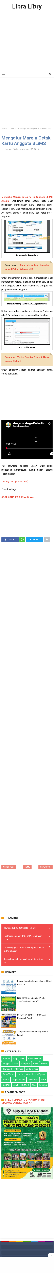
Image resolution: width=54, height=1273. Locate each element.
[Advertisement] (27, 40)
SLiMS (16, 1085)
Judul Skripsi (32, 1069)
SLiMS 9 (25, 1085)
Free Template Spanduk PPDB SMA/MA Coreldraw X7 (23, 1101)
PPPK (43, 1079)
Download (7, 1069)
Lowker (20, 1074)
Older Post (45, 867)
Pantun (6, 1079)
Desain (44, 1063)
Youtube (43, 1085)
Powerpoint (33, 1079)
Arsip (15, 1058)
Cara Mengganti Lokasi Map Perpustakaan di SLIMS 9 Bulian (24, 949)
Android (6, 1058)
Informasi (19, 1069)
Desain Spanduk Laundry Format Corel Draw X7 (23, 961)
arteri (22, 1058)
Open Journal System (36, 1074)
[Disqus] (27, 823)
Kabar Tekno (8, 1074)
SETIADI (6, 1085)
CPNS (35, 1063)
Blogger (6, 1063)
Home (27, 867)
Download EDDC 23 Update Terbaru (20, 928)
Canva (15, 1063)
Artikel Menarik (35, 1058)
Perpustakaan (18, 1079)
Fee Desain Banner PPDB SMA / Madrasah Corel (23, 938)
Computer (25, 1063)
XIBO (34, 1085)
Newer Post (8, 867)
